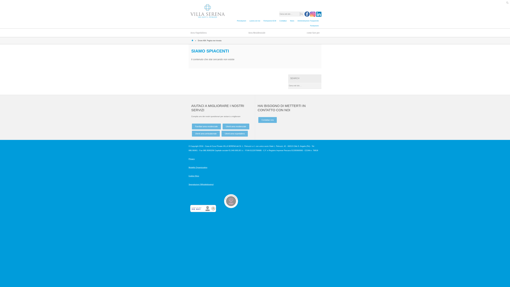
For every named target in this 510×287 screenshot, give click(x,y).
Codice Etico (194, 176)
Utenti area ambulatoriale (206, 133)
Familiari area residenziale (206, 126)
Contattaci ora (268, 120)
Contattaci (283, 21)
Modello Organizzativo (198, 167)
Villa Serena (207, 11)
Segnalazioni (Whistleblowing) (201, 184)
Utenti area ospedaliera (235, 133)
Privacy (192, 159)
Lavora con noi (254, 21)
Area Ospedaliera (198, 32)
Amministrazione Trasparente (308, 21)
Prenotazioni (241, 21)
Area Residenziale (256, 32)
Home (192, 40)
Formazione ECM (270, 21)
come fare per (313, 32)
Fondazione (314, 26)
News (292, 21)
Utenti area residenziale (236, 126)
